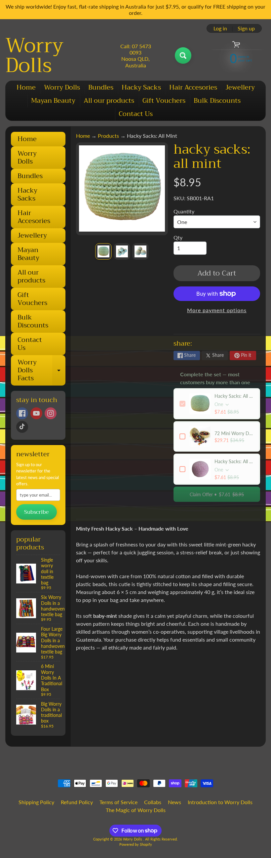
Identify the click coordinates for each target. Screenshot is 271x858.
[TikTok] (22, 427)
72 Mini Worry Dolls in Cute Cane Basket (234, 433)
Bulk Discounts (217, 100)
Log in (220, 28)
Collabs (152, 802)
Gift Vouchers (163, 100)
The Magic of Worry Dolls (136, 810)
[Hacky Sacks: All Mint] (103, 251)
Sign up (246, 28)
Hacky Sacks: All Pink (234, 461)
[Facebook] (22, 413)
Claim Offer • (217, 494)
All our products (109, 100)
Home (26, 87)
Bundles (100, 87)
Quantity (184, 211)
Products (108, 135)
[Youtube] (36, 413)
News (174, 802)
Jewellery (240, 87)
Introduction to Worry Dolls (220, 802)
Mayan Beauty (53, 100)
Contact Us (136, 114)
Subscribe (36, 512)
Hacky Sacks (141, 87)
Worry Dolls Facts (41, 370)
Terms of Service (118, 802)
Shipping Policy (36, 802)
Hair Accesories (193, 87)
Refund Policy (77, 802)
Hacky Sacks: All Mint (234, 396)
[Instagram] (51, 413)
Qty (178, 237)
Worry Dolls (34, 55)
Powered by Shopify (135, 844)
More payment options (217, 310)
